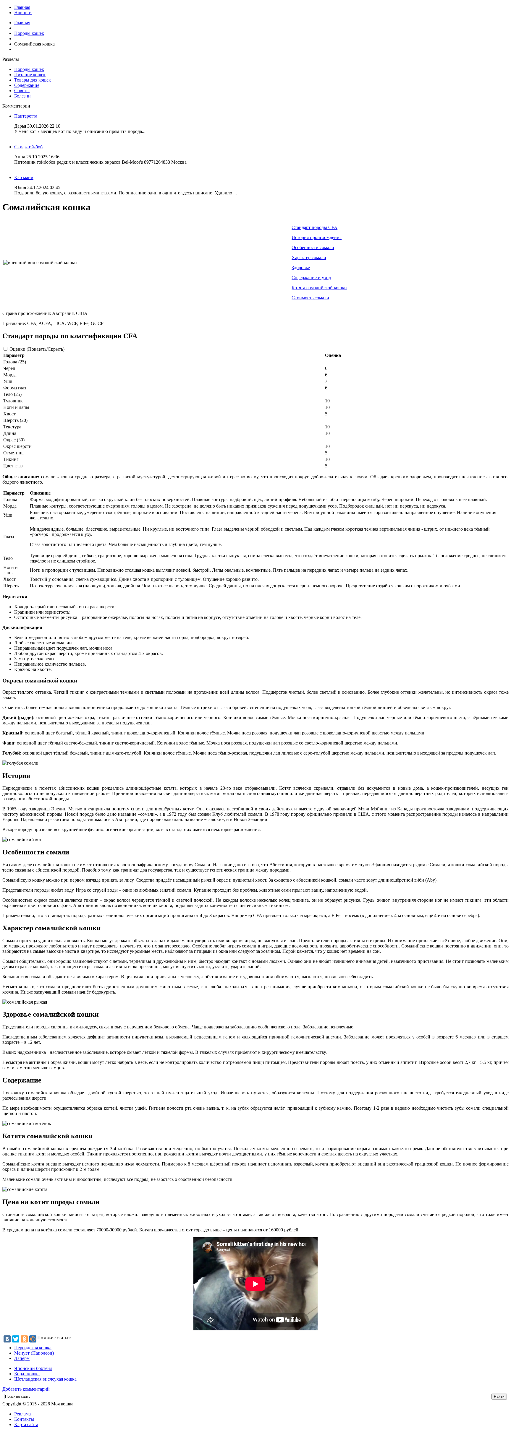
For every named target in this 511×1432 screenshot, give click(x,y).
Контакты (24, 1419)
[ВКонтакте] (7, 1338)
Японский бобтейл (33, 1368)
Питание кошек (30, 74)
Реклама (22, 1413)
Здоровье (301, 267)
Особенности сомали (313, 247)
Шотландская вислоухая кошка (45, 1378)
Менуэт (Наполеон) (34, 1352)
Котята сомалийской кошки (319, 287)
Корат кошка (27, 1373)
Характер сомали (309, 257)
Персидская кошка (32, 1347)
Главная (22, 7)
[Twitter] (15, 1338)
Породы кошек (29, 33)
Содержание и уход (311, 277)
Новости (23, 12)
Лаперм (22, 1358)
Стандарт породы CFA (314, 227)
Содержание (26, 85)
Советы (22, 90)
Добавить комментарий (26, 1389)
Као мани (23, 177)
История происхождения (317, 237)
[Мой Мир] (32, 1338)
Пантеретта (25, 115)
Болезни (22, 95)
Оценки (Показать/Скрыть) (36, 349)
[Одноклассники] (24, 1338)
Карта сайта (26, 1424)
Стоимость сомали (310, 297)
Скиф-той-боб (28, 146)
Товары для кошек (32, 79)
